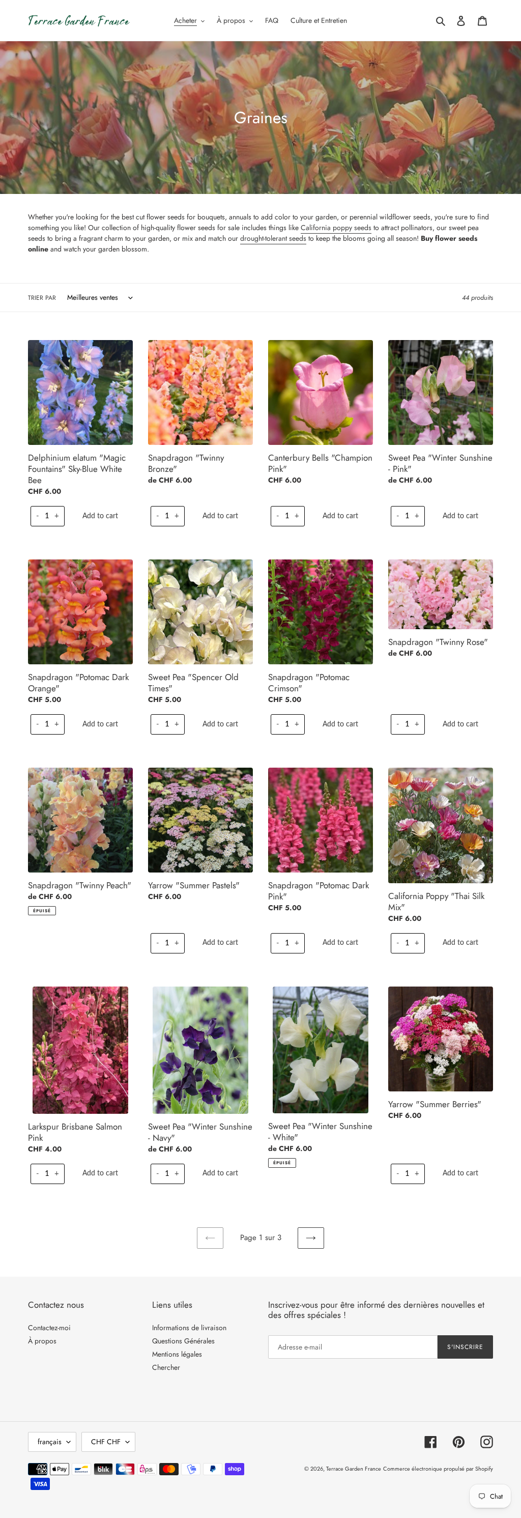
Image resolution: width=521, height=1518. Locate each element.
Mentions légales (177, 1354)
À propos (42, 1341)
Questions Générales (183, 1341)
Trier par (42, 297)
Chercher (166, 1367)
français (50, 1442)
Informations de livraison (189, 1328)
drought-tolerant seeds (273, 238)
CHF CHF (106, 1442)
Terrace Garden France (353, 1469)
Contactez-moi (49, 1328)
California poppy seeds (336, 227)
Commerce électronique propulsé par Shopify (438, 1469)
